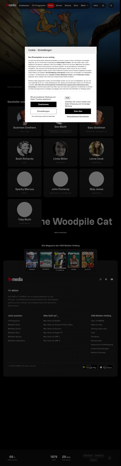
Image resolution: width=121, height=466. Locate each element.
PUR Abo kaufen (78, 111)
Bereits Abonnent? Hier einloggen (78, 116)
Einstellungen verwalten (43, 111)
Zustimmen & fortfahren (43, 104)
